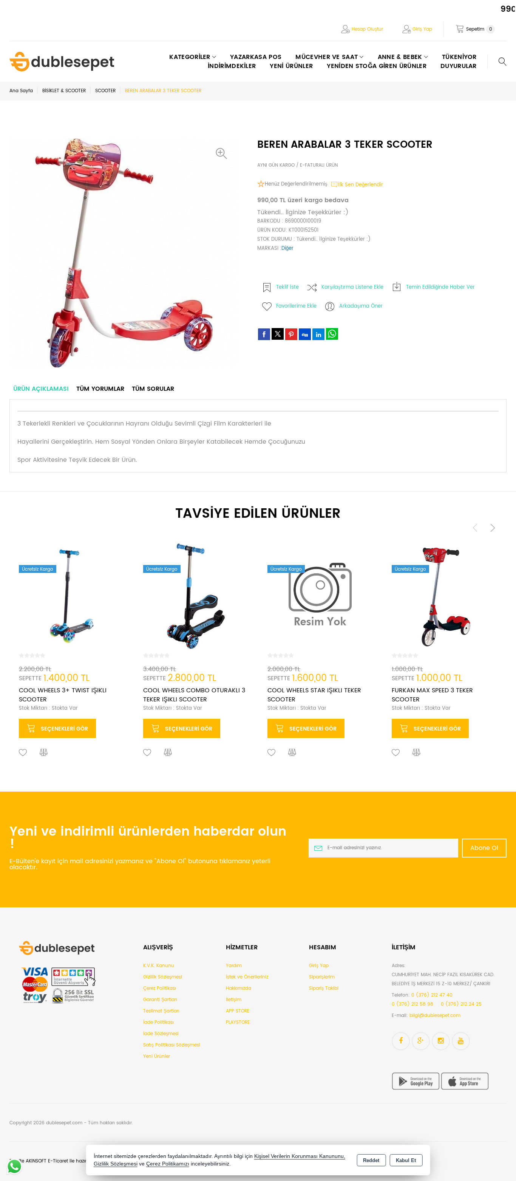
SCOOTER (105, 90)
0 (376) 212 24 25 (461, 1004)
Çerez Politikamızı (167, 1164)
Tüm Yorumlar (100, 389)
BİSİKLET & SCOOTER (64, 90)
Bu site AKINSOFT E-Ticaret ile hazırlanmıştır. (58, 1161)
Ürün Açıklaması (41, 389)
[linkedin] (318, 334)
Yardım (234, 965)
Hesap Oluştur (367, 29)
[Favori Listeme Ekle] (23, 752)
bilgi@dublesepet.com (434, 1015)
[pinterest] (291, 334)
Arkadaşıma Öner (361, 306)
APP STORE (237, 1011)
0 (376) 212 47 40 (432, 995)
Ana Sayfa (21, 90)
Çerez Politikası (159, 988)
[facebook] (264, 334)
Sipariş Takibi (323, 988)
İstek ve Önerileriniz (247, 977)
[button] (223, 153)
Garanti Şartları (160, 999)
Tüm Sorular (153, 389)
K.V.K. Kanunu (158, 965)
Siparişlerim (322, 977)
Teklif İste (287, 287)
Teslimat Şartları (161, 1011)
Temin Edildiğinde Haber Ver (440, 287)
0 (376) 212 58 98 (412, 1004)
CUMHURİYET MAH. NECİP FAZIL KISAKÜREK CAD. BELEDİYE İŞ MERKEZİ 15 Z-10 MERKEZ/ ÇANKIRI (443, 979)
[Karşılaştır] (44, 752)
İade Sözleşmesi (161, 1033)
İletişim (233, 999)
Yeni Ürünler (156, 1056)
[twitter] (278, 334)
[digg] (305, 334)
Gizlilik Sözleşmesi (162, 977)
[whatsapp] (332, 334)
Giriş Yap (422, 29)
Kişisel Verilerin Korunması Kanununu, (299, 1156)
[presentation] (475, 527)
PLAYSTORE (238, 1022)
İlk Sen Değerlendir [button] (360, 185)
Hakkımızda (238, 988)
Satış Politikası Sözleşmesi (171, 1045)
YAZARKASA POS (255, 57)
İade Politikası (158, 1022)
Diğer (287, 248)
